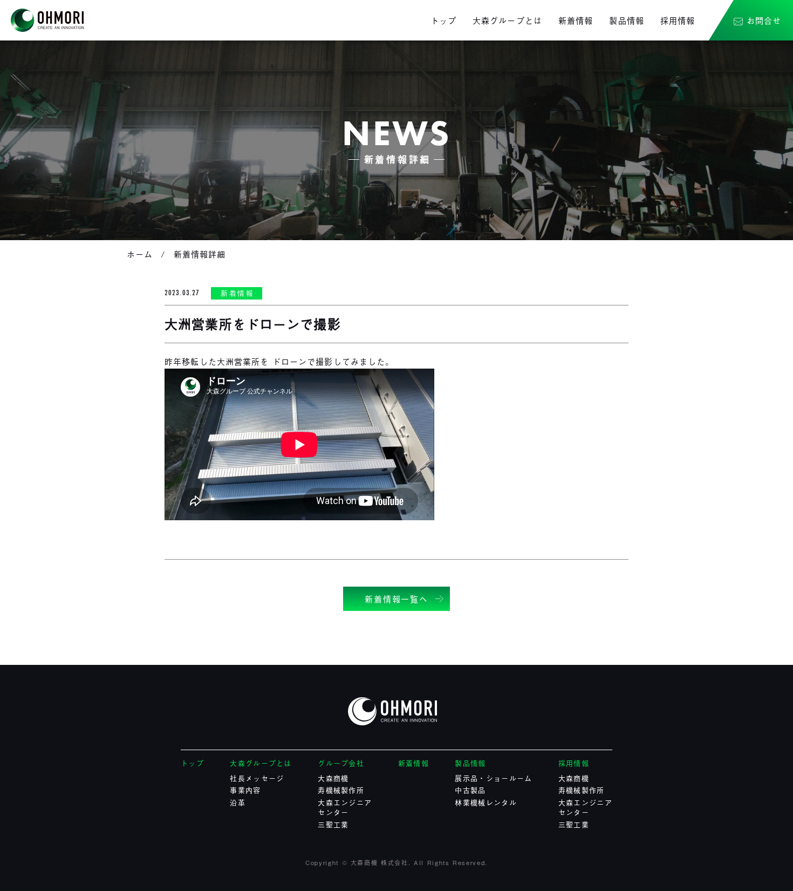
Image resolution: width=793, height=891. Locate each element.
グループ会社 (341, 763)
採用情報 (677, 20)
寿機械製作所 (341, 790)
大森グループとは (507, 20)
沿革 (237, 802)
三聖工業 (333, 824)
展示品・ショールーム (493, 778)
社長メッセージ (257, 778)
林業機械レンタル (485, 802)
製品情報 (626, 20)
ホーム (140, 254)
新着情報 (575, 20)
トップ (443, 20)
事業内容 (245, 790)
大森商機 (333, 778)
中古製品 (470, 790)
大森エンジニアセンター (345, 807)
